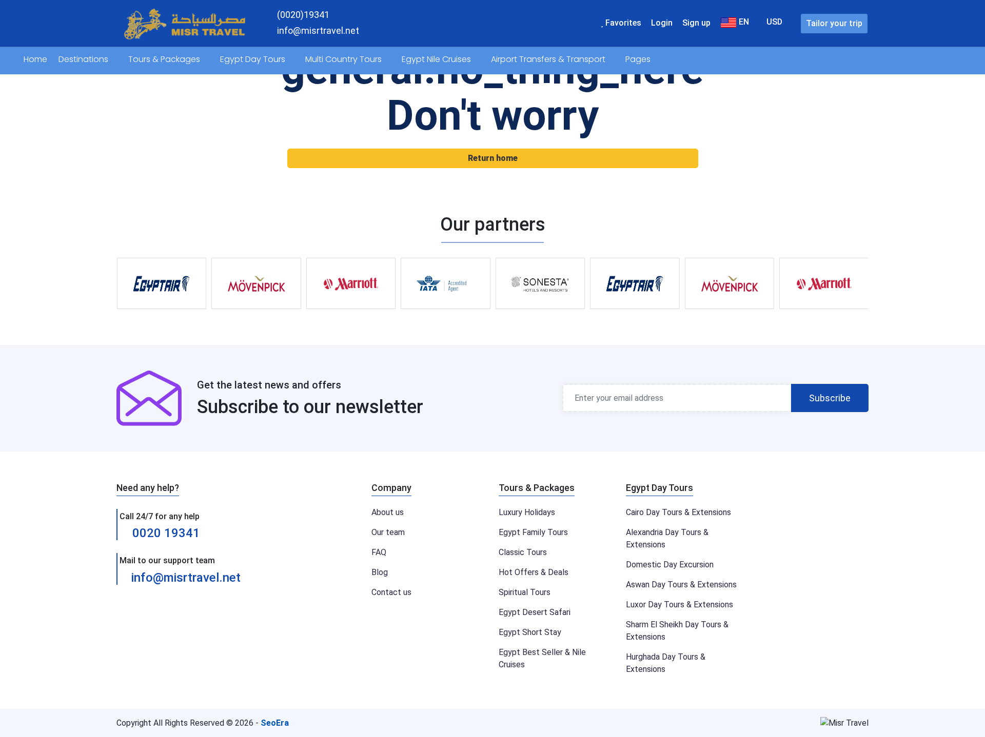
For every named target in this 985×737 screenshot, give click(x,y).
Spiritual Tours (524, 592)
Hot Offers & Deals (533, 572)
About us (387, 512)
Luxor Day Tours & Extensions (679, 604)
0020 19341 (164, 533)
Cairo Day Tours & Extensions (678, 512)
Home (35, 59)
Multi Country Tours (344, 59)
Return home (493, 158)
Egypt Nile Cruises (437, 59)
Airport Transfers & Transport (549, 59)
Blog (379, 572)
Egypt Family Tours (533, 532)
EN (743, 22)
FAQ (378, 552)
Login (662, 23)
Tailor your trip (834, 23)
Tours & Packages (165, 59)
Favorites (622, 23)
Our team (388, 532)
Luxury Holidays (527, 512)
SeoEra (275, 723)
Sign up (696, 23)
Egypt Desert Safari (534, 612)
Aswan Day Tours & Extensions (681, 584)
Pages (639, 59)
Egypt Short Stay (530, 632)
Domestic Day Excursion (670, 564)
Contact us (391, 592)
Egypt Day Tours (253, 59)
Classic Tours (523, 552)
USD (774, 22)
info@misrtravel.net (186, 577)
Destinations (84, 59)
